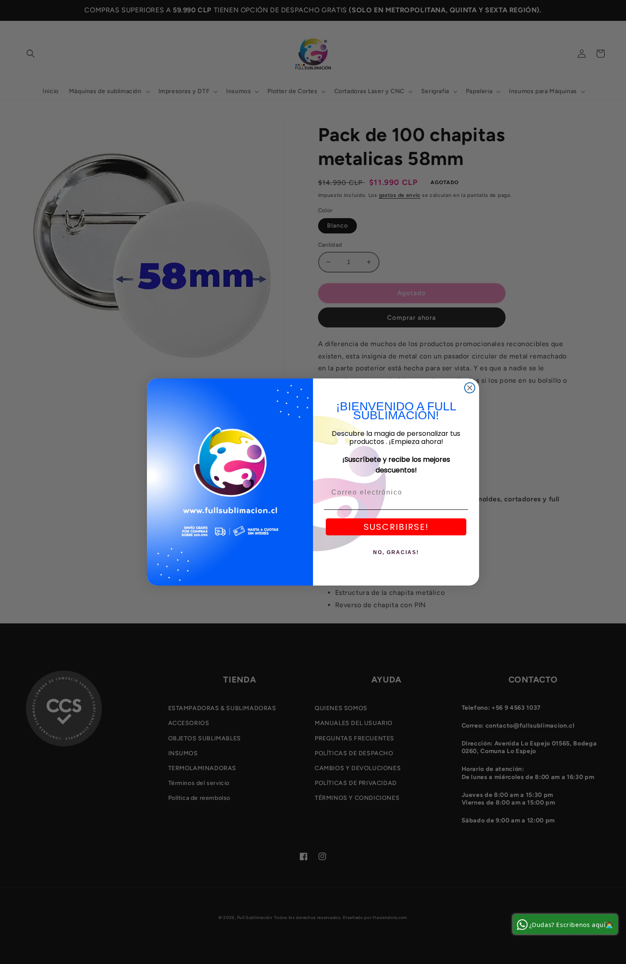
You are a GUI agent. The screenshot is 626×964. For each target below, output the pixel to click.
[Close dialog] (470, 388)
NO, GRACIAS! (396, 552)
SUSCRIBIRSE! (396, 527)
